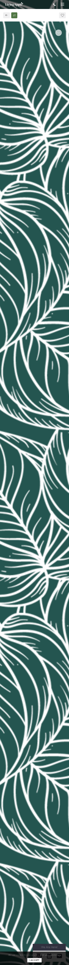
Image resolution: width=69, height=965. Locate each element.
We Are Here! (49, 947)
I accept (34, 960)
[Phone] (54, 4)
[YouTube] (25, 329)
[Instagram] (19, 329)
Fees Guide (34, 139)
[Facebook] (7, 329)
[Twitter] (13, 329)
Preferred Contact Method (26, 392)
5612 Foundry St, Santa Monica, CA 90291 (31, 316)
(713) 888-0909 (16, 322)
